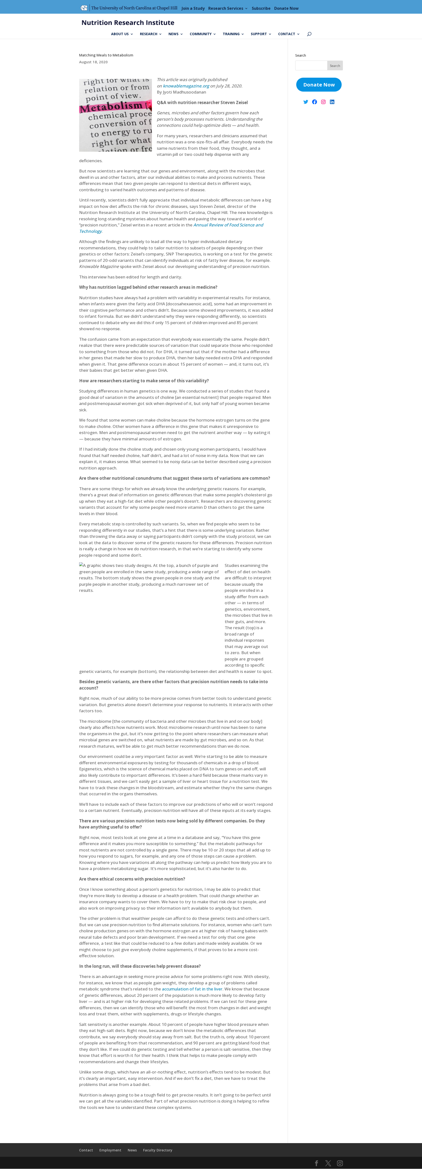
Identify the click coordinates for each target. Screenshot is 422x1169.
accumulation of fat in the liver (192, 989)
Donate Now (286, 8)
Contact (286, 34)
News (174, 34)
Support (259, 34)
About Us (120, 34)
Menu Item (130, 8)
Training (231, 34)
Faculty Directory (157, 1150)
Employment (110, 1150)
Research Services (225, 8)
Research (148, 34)
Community (200, 34)
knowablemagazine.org (186, 86)
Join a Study (193, 8)
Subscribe (261, 8)
